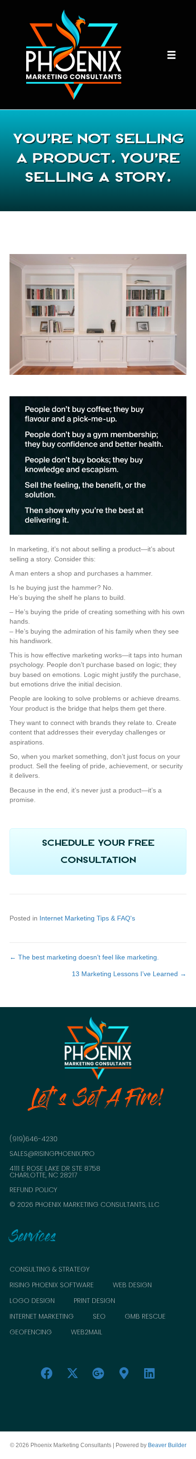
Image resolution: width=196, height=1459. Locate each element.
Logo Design (32, 1301)
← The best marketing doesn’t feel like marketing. (84, 957)
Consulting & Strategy (49, 1270)
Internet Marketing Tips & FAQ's (87, 918)
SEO (99, 1317)
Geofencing (31, 1333)
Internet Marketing (42, 1317)
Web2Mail (86, 1333)
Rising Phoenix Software (52, 1286)
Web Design (132, 1286)
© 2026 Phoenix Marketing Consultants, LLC (84, 1204)
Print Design (94, 1301)
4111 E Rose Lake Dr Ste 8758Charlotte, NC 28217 (55, 1172)
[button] (98, 851)
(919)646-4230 (34, 1139)
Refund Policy (33, 1190)
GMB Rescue (145, 1317)
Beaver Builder (167, 1445)
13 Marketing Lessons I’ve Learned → (129, 974)
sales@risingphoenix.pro (52, 1153)
